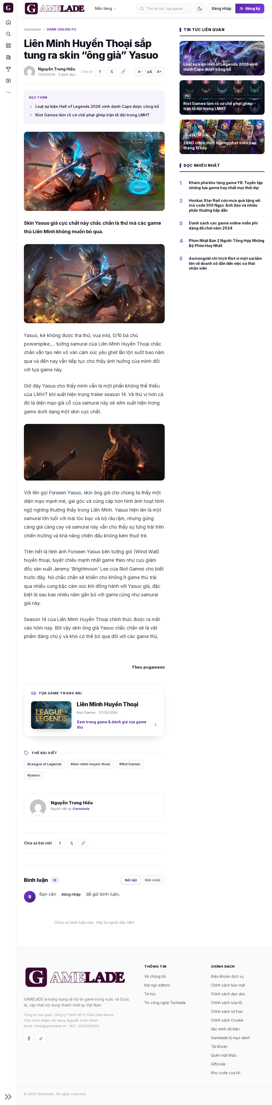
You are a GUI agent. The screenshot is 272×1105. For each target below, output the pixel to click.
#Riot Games (129, 764)
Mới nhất (152, 880)
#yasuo (33, 775)
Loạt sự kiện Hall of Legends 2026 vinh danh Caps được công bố (97, 106)
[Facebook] (100, 71)
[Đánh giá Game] (8, 45)
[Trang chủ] (8, 22)
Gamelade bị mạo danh (230, 1038)
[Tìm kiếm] (8, 33)
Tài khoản (219, 1046)
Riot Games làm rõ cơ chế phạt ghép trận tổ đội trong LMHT (92, 115)
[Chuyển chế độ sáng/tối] (200, 8)
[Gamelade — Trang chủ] (8, 8)
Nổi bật (131, 880)
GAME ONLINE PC (61, 29)
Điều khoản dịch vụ (227, 976)
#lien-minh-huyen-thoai (90, 764)
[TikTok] (41, 1038)
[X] (111, 71)
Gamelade (32, 29)
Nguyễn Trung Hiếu (56, 69)
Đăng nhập (221, 8)
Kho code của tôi (225, 1073)
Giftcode (218, 1064)
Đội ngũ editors (157, 985)
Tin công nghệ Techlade (165, 1003)
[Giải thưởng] (8, 68)
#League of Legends (44, 764)
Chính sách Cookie (227, 1020)
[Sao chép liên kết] (123, 71)
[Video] (8, 80)
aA (149, 71)
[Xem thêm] (8, 92)
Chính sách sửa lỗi (226, 1003)
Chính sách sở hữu (227, 1011)
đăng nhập (71, 894)
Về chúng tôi (155, 976)
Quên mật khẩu (224, 1055)
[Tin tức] (8, 57)
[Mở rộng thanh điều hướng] (8, 1096)
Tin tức (150, 994)
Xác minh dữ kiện (225, 1029)
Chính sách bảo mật (228, 985)
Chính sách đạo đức (228, 994)
